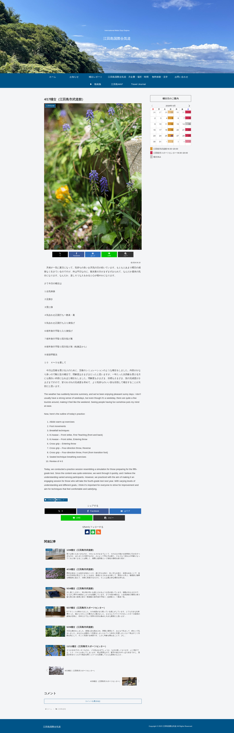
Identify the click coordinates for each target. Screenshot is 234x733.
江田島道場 (50, 500)
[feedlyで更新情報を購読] (92, 532)
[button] (125, 254)
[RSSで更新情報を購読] (98, 532)
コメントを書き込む (93, 701)
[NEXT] (188, 105)
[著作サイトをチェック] (87, 532)
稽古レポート (62, 500)
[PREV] (152, 105)
